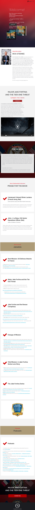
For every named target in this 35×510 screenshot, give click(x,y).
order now (13, 24)
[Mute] (31, 135)
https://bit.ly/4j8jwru (7, 449)
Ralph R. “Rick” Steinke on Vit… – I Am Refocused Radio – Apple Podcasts (14, 464)
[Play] (2, 135)
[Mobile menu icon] (33, 1)
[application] (17, 126)
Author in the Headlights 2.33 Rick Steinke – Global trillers (19, 471)
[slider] (16, 135)
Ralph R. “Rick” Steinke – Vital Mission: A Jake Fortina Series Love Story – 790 (14, 462)
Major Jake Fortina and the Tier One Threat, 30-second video (16, 31)
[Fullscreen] (32, 135)
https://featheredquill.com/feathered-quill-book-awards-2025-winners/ (14, 344)
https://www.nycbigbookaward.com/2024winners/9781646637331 (12, 290)
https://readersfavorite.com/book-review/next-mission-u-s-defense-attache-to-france (18, 268)
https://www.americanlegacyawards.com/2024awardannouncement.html (15, 293)
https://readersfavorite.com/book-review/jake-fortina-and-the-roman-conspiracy (15, 319)
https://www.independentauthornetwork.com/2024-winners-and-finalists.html (14, 322)
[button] (17, 127)
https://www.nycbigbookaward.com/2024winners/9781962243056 (12, 315)
